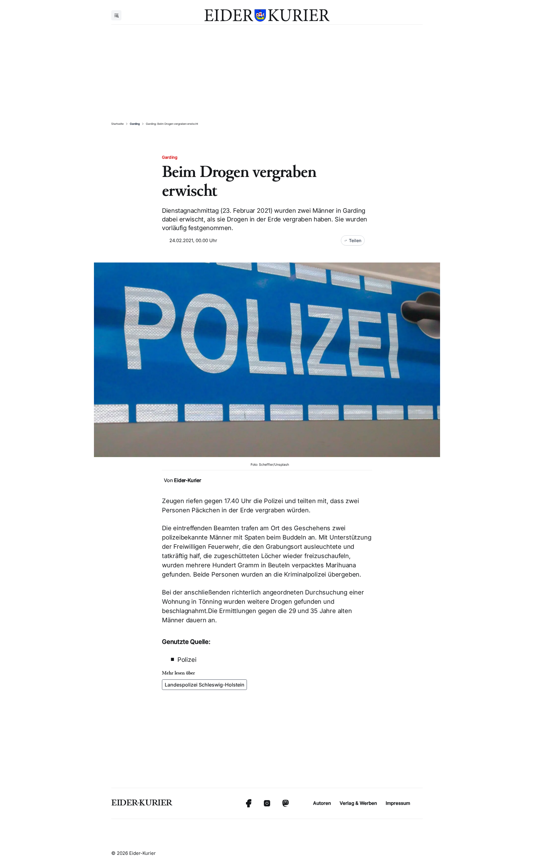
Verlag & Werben (358, 803)
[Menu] (116, 15)
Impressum (398, 803)
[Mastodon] (285, 803)
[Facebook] (248, 803)
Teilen (355, 240)
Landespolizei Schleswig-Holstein (204, 685)
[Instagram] (267, 803)
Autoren (322, 803)
